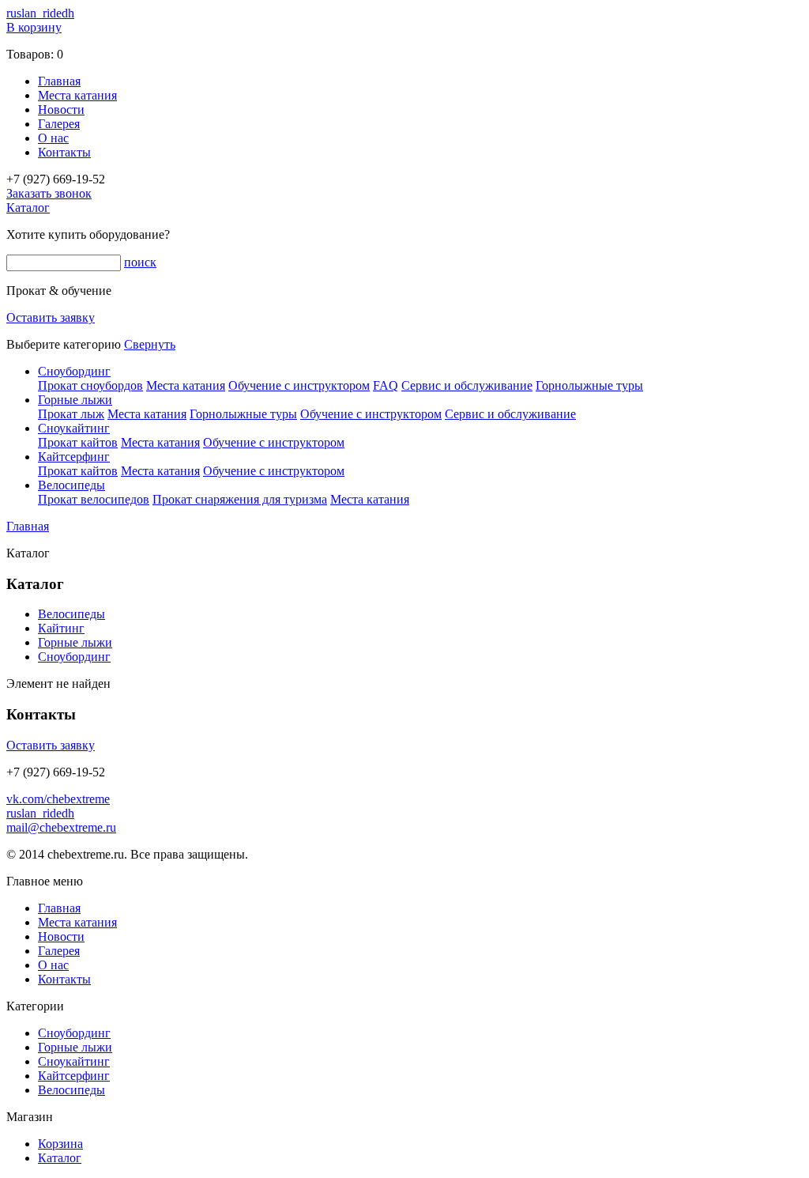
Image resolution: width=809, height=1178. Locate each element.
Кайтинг (61, 628)
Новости (61, 109)
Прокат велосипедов (93, 499)
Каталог (28, 207)
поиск (140, 262)
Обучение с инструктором (299, 385)
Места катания (77, 95)
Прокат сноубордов (90, 385)
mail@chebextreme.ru (61, 827)
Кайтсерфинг (74, 456)
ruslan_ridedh (40, 13)
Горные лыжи (75, 399)
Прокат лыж (71, 414)
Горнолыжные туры (589, 385)
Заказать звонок (49, 193)
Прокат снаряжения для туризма (239, 499)
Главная (59, 81)
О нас (53, 138)
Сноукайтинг (74, 428)
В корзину (34, 27)
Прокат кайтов (78, 442)
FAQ (385, 385)
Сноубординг (74, 371)
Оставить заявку (50, 317)
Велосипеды (71, 485)
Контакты (64, 152)
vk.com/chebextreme (58, 799)
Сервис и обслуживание (466, 385)
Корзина (60, 1143)
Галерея (59, 123)
